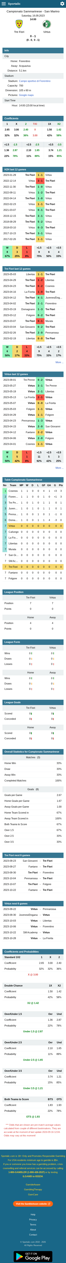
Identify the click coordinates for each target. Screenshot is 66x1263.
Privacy (33, 1219)
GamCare (33, 1194)
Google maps (26, 95)
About (33, 1229)
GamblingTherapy (33, 1189)
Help (33, 1214)
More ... (60, 362)
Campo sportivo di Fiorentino (34, 81)
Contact (33, 1235)
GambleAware (33, 1184)
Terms (33, 1224)
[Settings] (62, 3)
